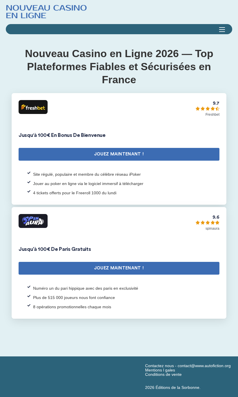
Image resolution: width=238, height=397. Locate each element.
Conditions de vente (163, 374)
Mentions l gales (160, 370)
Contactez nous (159, 366)
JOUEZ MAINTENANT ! (119, 154)
